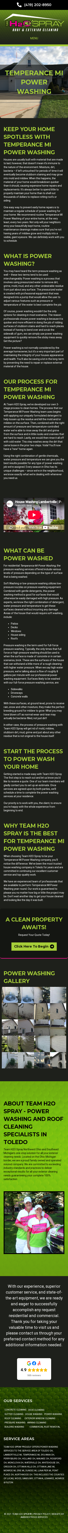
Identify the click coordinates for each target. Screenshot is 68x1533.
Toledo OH (47, 1450)
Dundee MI (31, 1470)
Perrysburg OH (12, 1458)
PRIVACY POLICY (41, 1514)
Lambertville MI (13, 1454)
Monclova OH (15, 1462)
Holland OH (28, 1458)
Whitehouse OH (50, 1462)
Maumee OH (42, 1458)
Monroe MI (10, 1470)
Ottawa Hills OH (26, 1466)
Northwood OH (23, 1474)
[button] (34, 946)
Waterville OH (32, 1462)
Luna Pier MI (44, 1470)
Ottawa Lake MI (46, 1466)
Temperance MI (31, 1454)
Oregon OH (10, 1466)
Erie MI (20, 1470)
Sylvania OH (47, 1454)
